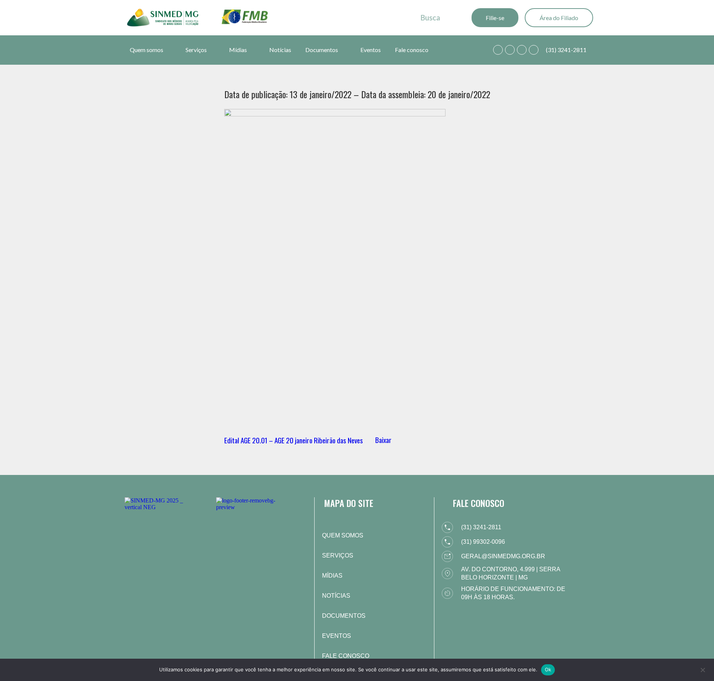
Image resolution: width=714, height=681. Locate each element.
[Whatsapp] (498, 50)
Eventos (370, 49)
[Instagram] (522, 50)
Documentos (321, 49)
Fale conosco (411, 49)
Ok (548, 669)
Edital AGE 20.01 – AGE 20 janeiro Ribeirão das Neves (293, 439)
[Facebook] (510, 50)
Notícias (280, 49)
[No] (702, 669)
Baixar (383, 439)
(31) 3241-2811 (566, 49)
